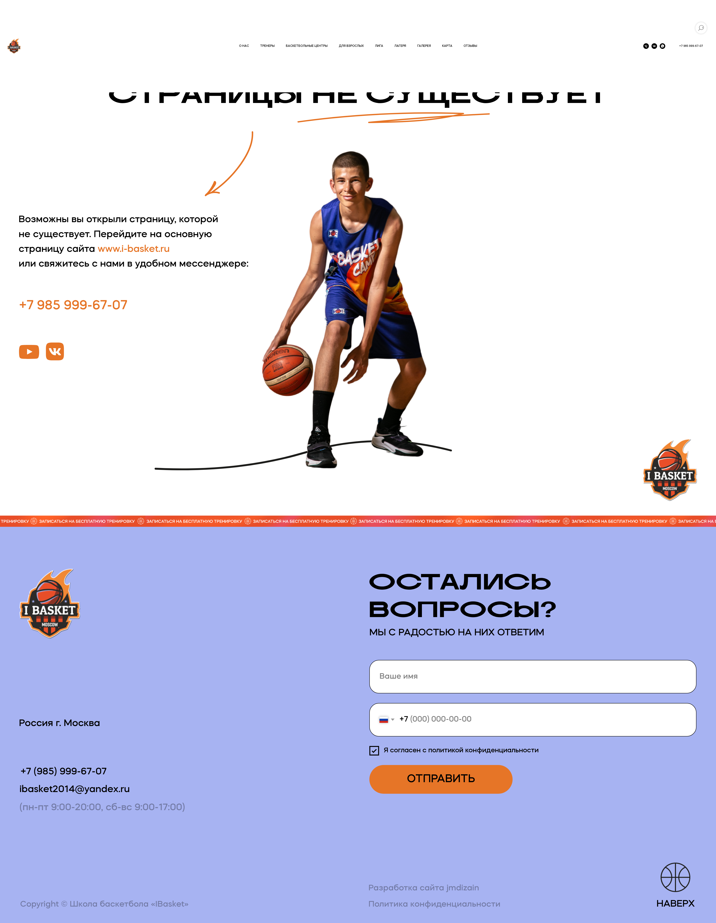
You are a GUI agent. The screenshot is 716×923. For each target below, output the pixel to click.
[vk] (654, 46)
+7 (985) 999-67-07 (64, 772)
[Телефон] (646, 46)
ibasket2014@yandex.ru (75, 789)
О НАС (244, 46)
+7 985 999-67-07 (73, 306)
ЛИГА (379, 46)
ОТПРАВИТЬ (441, 779)
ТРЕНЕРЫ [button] (267, 46)
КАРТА (447, 46)
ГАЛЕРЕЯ (424, 46)
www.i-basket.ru (134, 249)
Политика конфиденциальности (434, 904)
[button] (358, 521)
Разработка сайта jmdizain (423, 888)
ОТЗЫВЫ (470, 46)
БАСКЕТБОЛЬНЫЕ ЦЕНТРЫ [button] (307, 46)
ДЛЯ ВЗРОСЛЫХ (351, 46)
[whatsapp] (662, 46)
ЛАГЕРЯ (400, 46)
